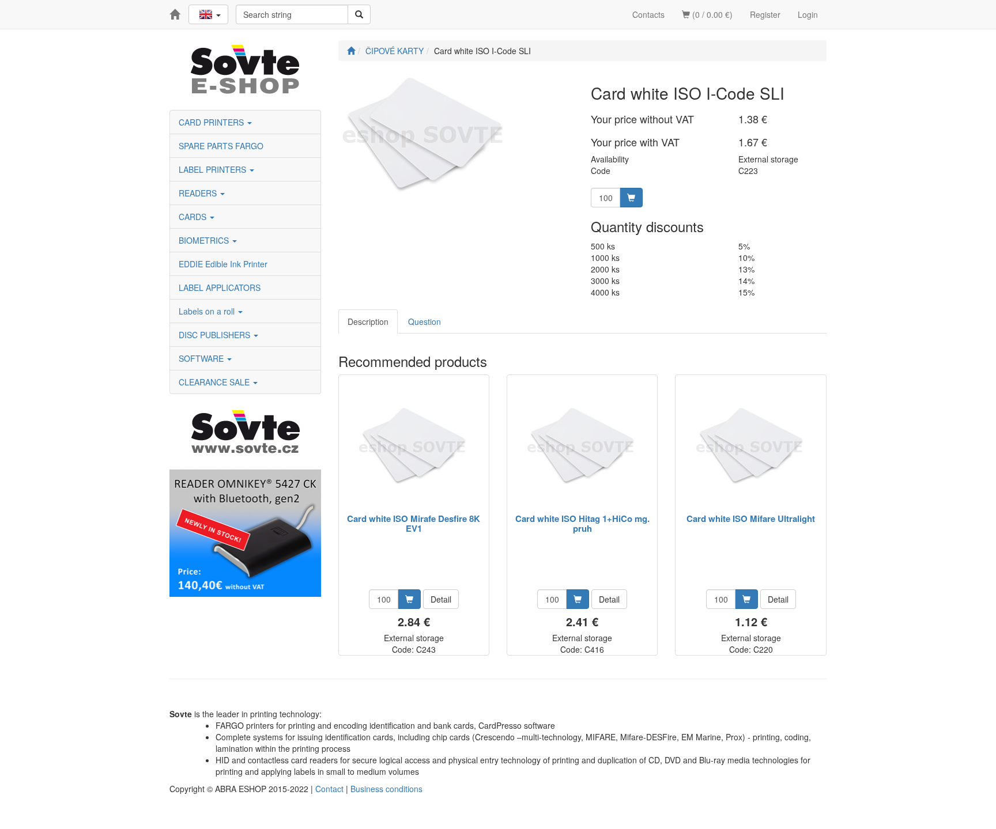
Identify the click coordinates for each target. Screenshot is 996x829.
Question (424, 321)
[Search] (359, 14)
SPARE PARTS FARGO (221, 146)
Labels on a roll (208, 311)
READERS (199, 193)
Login (808, 14)
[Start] (351, 50)
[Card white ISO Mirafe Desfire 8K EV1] (413, 445)
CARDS (194, 216)
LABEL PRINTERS (213, 169)
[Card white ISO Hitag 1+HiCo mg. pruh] (582, 445)
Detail (441, 599)
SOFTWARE (202, 358)
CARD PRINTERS (212, 122)
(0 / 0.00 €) (711, 14)
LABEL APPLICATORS (220, 287)
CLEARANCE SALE (215, 382)
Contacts (648, 14)
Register (765, 14)
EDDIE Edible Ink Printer (223, 264)
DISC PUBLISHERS (215, 334)
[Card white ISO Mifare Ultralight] (751, 445)
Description (368, 321)
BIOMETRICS (205, 240)
